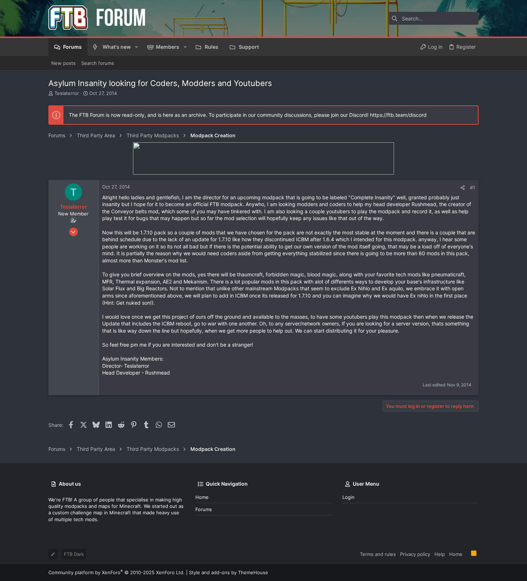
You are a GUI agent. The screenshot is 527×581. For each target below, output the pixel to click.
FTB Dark (74, 554)
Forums (203, 509)
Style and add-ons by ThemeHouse (228, 572)
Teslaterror (66, 93)
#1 (472, 187)
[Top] (467, 554)
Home (202, 497)
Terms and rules (378, 554)
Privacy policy (415, 554)
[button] (136, 47)
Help (440, 554)
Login (348, 497)
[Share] (462, 187)
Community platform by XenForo (116, 572)
